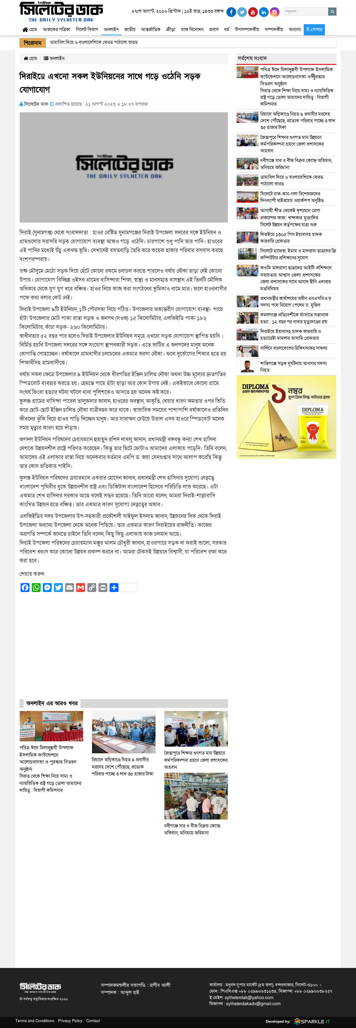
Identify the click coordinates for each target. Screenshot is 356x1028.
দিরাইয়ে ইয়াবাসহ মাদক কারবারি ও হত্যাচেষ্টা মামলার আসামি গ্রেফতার (290, 334)
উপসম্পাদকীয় (247, 29)
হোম (32, 29)
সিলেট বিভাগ (87, 29)
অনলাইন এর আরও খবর (52, 703)
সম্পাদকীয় (274, 29)
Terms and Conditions (34, 1021)
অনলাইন (111, 29)
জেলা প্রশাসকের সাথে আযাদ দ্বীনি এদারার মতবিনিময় (296, 278)
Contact (93, 1021)
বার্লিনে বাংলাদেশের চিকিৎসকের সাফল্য (293, 348)
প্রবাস (214, 29)
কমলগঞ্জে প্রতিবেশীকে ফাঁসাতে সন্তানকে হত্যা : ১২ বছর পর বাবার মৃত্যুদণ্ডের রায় (294, 318)
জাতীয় (129, 29)
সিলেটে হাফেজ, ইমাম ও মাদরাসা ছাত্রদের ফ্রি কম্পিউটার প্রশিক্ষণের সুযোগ (298, 254)
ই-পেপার (314, 29)
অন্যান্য (295, 29)
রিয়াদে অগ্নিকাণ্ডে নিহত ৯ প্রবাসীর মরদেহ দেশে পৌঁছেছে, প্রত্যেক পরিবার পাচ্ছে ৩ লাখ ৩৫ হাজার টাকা (123, 767)
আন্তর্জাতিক (150, 29)
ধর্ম (226, 29)
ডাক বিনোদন (192, 29)
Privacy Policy (70, 1021)
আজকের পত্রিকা (56, 29)
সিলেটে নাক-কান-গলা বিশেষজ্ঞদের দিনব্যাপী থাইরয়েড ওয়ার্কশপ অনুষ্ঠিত (292, 197)
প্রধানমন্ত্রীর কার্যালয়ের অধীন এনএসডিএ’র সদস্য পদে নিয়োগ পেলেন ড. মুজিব (295, 301)
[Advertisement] (123, 650)
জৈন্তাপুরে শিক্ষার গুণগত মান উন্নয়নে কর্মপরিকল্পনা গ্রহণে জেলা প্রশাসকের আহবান (196, 760)
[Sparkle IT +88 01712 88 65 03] (310, 1021)
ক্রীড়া (170, 29)
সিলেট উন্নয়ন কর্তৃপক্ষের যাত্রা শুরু (290, 217)
